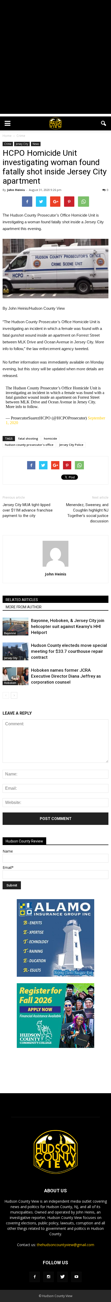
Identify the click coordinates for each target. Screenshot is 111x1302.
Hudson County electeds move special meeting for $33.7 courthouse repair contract (69, 651)
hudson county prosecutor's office (29, 445)
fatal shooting (28, 438)
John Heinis (16, 190)
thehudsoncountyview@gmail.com (65, 1244)
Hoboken (10, 683)
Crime (7, 144)
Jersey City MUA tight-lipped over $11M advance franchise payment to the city (28, 510)
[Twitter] (62, 1277)
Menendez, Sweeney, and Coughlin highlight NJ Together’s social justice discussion (87, 512)
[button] (104, 123)
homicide (50, 438)
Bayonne (10, 633)
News (36, 144)
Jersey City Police (71, 445)
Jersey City (22, 144)
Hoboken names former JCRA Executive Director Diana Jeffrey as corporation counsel (66, 676)
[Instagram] (48, 1277)
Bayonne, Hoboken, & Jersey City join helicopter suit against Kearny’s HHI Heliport (67, 626)
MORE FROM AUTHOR (24, 607)
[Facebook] (34, 1277)
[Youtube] (76, 1277)
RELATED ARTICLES (22, 600)
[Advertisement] (55, 58)
